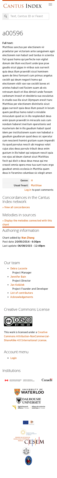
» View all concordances (16, 207)
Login (13, 358)
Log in (27, 189)
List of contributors (21, 292)
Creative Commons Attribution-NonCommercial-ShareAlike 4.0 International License (27, 336)
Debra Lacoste (18, 268)
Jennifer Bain (18, 276)
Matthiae (36, 185)
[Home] (23, 4)
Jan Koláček (17, 284)
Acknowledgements (21, 297)
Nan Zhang (28, 237)
